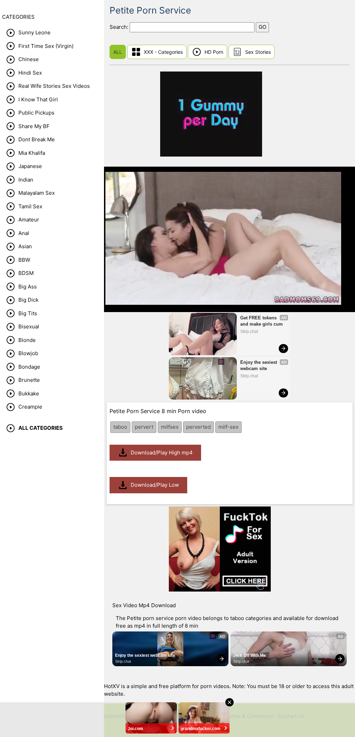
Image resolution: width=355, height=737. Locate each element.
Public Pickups (36, 112)
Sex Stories (258, 52)
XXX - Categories (163, 52)
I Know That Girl (38, 99)
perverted (198, 427)
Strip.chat (249, 331)
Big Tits (27, 313)
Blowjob (28, 353)
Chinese (28, 59)
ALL (117, 52)
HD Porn (214, 52)
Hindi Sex (30, 72)
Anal (23, 233)
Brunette (29, 380)
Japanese (30, 166)
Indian (25, 179)
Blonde (27, 340)
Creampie (30, 406)
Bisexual (28, 326)
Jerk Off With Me (249, 655)
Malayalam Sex (36, 193)
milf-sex (228, 427)
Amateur (28, 219)
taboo (120, 427)
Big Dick (28, 299)
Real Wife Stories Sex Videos (54, 86)
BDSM (26, 273)
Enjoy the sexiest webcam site (259, 365)
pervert (144, 427)
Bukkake (28, 393)
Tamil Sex (30, 206)
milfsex (170, 427)
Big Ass (27, 286)
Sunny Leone (34, 32)
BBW (24, 260)
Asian (25, 246)
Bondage (29, 366)
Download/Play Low (155, 484)
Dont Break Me (36, 139)
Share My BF (34, 126)
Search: (120, 27)
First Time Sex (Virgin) (45, 46)
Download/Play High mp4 (162, 452)
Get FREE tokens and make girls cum (261, 321)
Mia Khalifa (31, 153)
